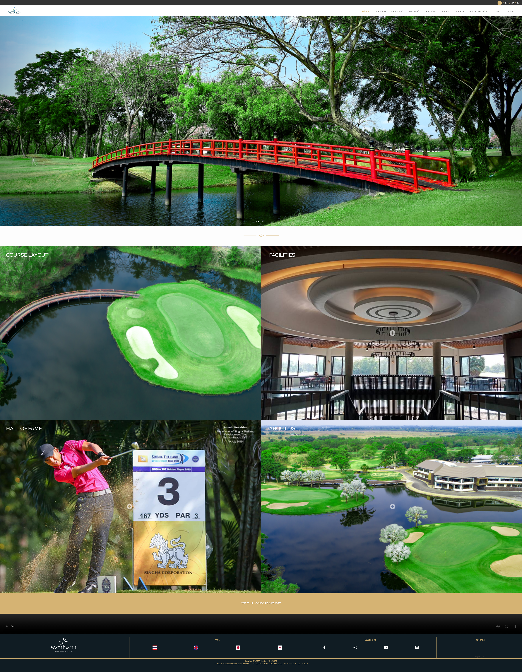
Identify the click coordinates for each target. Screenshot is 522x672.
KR (518, 2)
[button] (39, 121)
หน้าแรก (366, 11)
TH (499, 3)
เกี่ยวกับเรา (380, 11)
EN (506, 2)
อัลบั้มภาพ (459, 11)
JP (513, 2)
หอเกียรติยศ (397, 11)
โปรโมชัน (445, 11)
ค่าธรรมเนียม (430, 11)
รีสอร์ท (498, 11)
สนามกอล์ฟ (413, 11)
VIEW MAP (480, 657)
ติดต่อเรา (511, 11)
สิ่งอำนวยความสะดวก (479, 11)
